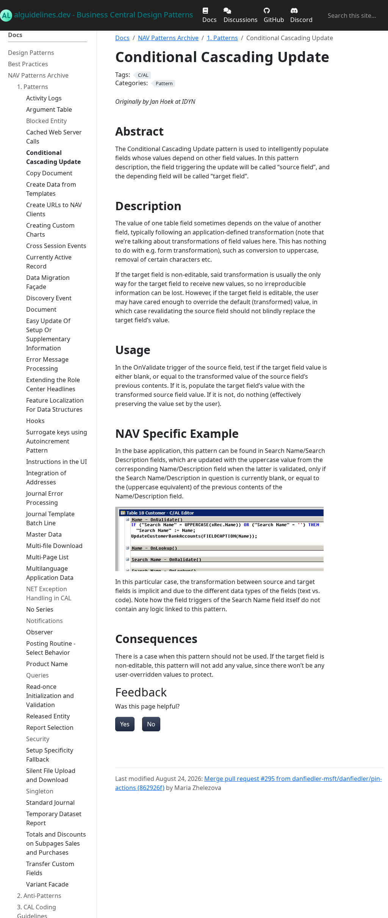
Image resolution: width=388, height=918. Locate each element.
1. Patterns (222, 38)
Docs (122, 38)
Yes (125, 724)
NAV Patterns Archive (168, 38)
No (151, 724)
